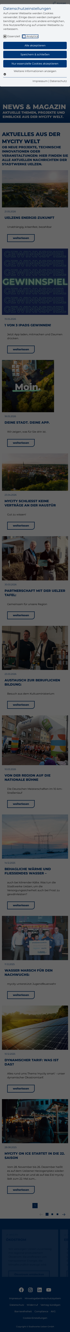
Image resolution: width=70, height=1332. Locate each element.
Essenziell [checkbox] (13, 36)
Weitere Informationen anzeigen (35, 71)
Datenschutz (58, 81)
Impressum (40, 81)
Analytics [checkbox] (32, 36)
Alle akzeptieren (35, 45)
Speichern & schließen (35, 54)
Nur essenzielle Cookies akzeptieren (35, 63)
